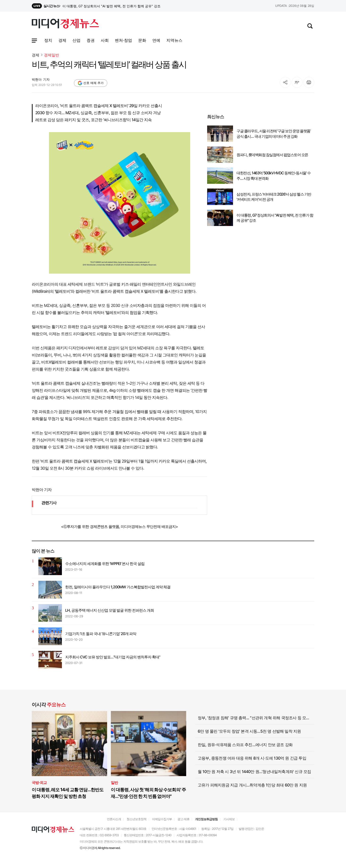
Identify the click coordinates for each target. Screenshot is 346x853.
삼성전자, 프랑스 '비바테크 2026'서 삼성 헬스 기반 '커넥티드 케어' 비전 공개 (117, 6)
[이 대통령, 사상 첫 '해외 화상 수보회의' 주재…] (148, 743)
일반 (114, 782)
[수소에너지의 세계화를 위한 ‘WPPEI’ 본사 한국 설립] (50, 566)
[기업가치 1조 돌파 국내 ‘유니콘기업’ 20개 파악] (50, 636)
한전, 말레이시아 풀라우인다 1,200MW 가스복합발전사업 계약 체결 (117, 587)
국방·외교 (39, 782)
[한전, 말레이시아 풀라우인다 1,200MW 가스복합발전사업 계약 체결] (50, 589)
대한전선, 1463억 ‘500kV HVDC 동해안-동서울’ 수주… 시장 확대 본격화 (273, 175)
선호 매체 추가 (93, 83)
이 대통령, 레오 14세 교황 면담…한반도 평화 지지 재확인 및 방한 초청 (68, 793)
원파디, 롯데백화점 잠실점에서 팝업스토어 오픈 (272, 154)
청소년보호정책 (136, 819)
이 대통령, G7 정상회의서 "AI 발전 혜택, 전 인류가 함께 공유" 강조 (275, 218)
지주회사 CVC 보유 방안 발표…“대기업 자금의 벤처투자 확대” (112, 657)
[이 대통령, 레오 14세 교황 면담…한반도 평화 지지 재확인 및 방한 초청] (69, 743)
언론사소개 (114, 819)
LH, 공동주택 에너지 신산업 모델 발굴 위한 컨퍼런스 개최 (109, 610)
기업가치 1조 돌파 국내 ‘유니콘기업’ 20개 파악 (100, 633)
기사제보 (229, 819)
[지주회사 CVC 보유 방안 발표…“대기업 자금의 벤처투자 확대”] (50, 660)
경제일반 (51, 55)
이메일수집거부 (162, 819)
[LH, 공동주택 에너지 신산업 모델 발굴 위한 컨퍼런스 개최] (50, 613)
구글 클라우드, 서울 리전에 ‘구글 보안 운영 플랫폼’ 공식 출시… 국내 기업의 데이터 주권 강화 (273, 133)
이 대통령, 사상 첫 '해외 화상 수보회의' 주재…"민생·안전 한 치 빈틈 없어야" (148, 793)
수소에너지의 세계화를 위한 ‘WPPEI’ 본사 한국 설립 (105, 563)
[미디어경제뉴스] (65, 24)
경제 (35, 55)
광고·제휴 (183, 819)
